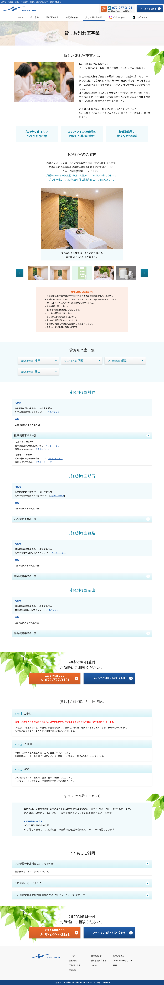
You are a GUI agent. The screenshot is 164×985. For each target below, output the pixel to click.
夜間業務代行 (72, 17)
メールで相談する (148, 8)
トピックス (96, 965)
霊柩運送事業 (52, 17)
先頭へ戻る (152, 977)
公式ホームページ (43, 449)
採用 (115, 965)
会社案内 (34, 17)
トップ (20, 17)
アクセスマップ (52, 411)
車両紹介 (73, 970)
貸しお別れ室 (30, 360)
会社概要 (73, 961)
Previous (19, 273)
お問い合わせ (119, 956)
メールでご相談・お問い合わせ (109, 678)
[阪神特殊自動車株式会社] (19, 9)
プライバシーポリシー (122, 961)
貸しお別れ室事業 (93, 17)
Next (144, 273)
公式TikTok (141, 17)
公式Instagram (119, 17)
